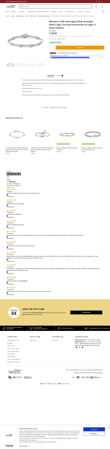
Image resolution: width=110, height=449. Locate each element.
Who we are (33, 340)
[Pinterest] (82, 347)
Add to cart (80, 47)
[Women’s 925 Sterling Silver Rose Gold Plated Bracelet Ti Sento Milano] (42, 134)
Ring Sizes (55, 340)
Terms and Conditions (13, 351)
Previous (9, 187)
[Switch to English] (96, 1)
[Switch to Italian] (99, 1)
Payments (10, 343)
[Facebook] (76, 347)
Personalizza (93, 433)
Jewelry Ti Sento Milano (30, 16)
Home (7, 16)
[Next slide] (42, 39)
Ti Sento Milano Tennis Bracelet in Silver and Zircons (92, 149)
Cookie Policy (11, 354)
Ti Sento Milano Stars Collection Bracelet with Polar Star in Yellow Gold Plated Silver (17, 149)
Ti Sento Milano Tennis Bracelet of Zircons (67, 149)
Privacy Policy (11, 356)
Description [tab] (50, 75)
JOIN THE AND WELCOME (16, 1)
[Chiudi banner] (108, 427)
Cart (102, 7)
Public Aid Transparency (13, 359)
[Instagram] (79, 347)
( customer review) (61, 38)
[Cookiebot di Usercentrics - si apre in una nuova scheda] (9, 446)
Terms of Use (10, 346)
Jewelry (12, 16)
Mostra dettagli (23, 446)
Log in (96, 7)
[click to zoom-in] (25, 39)
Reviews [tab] (59, 75)
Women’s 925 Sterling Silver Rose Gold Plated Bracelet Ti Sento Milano (42, 149)
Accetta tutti (94, 429)
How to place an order (13, 348)
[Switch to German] (102, 1)
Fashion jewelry (19, 16)
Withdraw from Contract (13, 362)
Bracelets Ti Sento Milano (44, 16)
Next (13, 187)
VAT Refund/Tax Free (13, 340)
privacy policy (41, 442)
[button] (103, 12)
